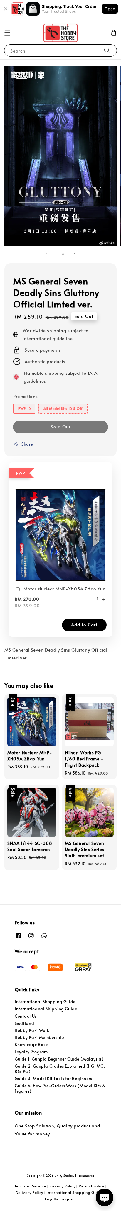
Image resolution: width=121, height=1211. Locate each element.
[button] (7, 32)
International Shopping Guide (45, 1001)
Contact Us (26, 1016)
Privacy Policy (62, 1186)
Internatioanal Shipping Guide (46, 1009)
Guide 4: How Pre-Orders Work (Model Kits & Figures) (60, 1088)
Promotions (25, 396)
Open (110, 8)
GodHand (24, 1023)
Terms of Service (30, 1186)
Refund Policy (91, 1186)
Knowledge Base (31, 1044)
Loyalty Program (31, 1052)
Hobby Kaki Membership (39, 1037)
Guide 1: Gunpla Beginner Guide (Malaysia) (59, 1059)
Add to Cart (84, 624)
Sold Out (60, 426)
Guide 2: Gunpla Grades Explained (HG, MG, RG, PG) (60, 1068)
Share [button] (27, 444)
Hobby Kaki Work (32, 1030)
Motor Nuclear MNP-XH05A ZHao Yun (64, 588)
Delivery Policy (29, 1192)
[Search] (107, 50)
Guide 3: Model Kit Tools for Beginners (53, 1078)
